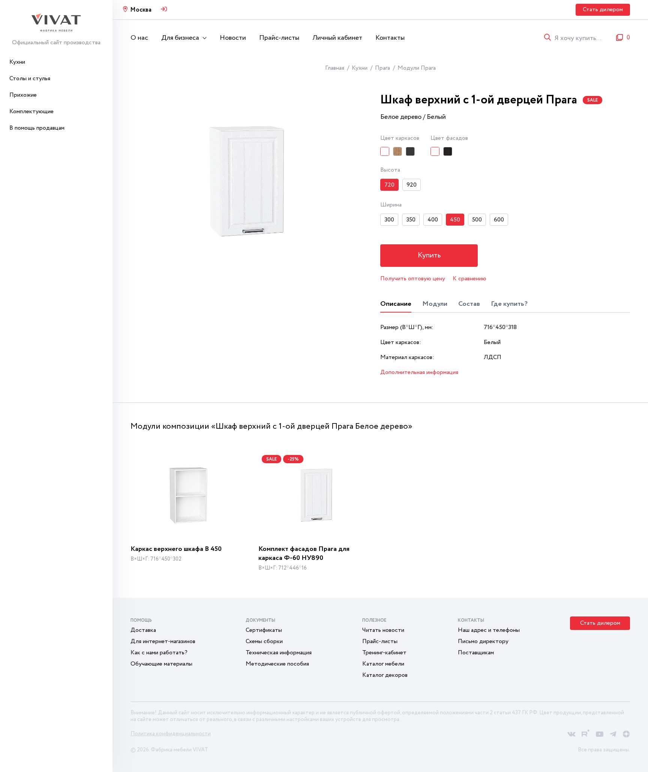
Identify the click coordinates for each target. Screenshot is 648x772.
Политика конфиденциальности (170, 734)
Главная (334, 68)
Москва (141, 10)
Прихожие (23, 95)
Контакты (390, 38)
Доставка (143, 630)
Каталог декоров (385, 675)
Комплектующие (31, 111)
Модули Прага (417, 68)
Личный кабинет (337, 38)
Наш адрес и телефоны (489, 630)
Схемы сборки (264, 641)
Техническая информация (279, 652)
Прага (382, 68)
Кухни (17, 62)
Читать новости (383, 630)
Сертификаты (264, 630)
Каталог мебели (383, 664)
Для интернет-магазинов (162, 641)
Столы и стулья (29, 78)
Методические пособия (277, 664)
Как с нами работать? (159, 652)
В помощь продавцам (36, 128)
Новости (233, 38)
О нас (139, 38)
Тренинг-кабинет (384, 652)
